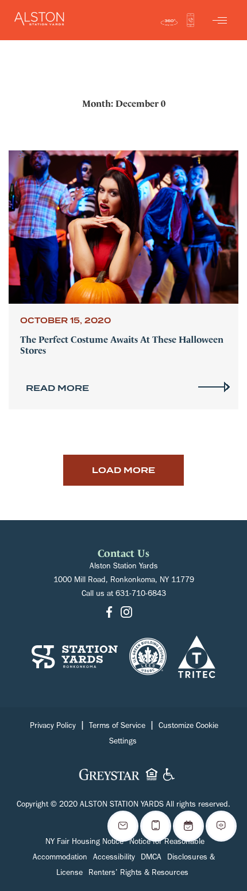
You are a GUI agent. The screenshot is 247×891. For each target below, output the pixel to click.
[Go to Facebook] (109, 613)
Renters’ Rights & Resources (138, 874)
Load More (123, 470)
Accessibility (114, 858)
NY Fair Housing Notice (84, 843)
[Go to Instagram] (126, 613)
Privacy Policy (53, 727)
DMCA (151, 858)
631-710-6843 (140, 595)
